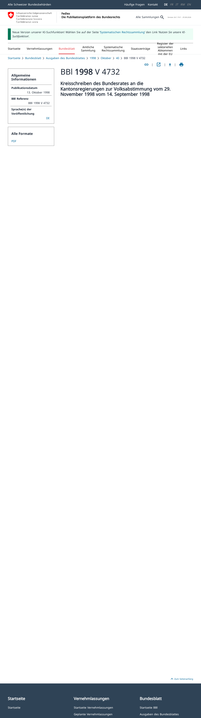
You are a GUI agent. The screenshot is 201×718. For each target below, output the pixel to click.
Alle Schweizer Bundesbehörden (29, 4)
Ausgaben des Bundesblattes (65, 58)
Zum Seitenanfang (181, 679)
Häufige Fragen (134, 4)
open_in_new (158, 64)
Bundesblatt (33, 58)
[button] (40, 48)
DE (166, 4)
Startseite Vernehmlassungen (93, 707)
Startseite (14, 58)
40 (117, 58)
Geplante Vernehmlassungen (93, 714)
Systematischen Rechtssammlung (122, 32)
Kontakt (153, 4)
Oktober (106, 58)
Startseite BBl (149, 707)
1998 (93, 58)
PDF (13, 141)
